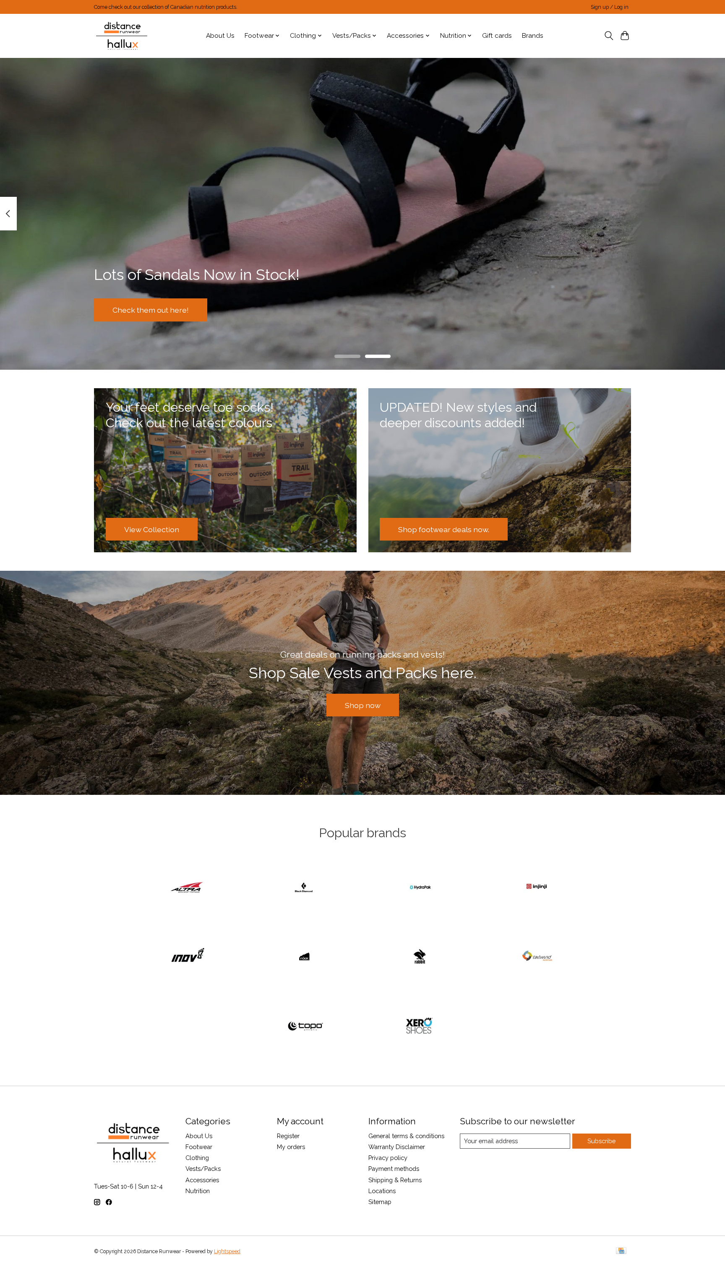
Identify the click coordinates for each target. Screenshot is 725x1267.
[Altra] (188, 888)
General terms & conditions (406, 1135)
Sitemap (379, 1201)
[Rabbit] (420, 957)
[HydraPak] (420, 888)
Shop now (363, 705)
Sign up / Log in (610, 7)
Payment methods (393, 1168)
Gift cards (497, 35)
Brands (532, 35)
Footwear (198, 1146)
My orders (291, 1146)
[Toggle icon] (608, 35)
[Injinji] (537, 888)
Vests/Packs (203, 1168)
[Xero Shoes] (420, 1026)
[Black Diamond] (304, 888)
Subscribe (601, 1140)
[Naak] (304, 957)
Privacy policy (387, 1157)
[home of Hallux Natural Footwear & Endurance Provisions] (122, 36)
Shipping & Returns (395, 1179)
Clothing (197, 1157)
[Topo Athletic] (304, 1026)
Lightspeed (227, 1251)
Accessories (202, 1179)
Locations (382, 1190)
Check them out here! (150, 309)
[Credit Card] (621, 1251)
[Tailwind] (537, 957)
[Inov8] (188, 957)
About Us (220, 35)
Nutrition (197, 1190)
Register (288, 1135)
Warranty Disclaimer (396, 1146)
